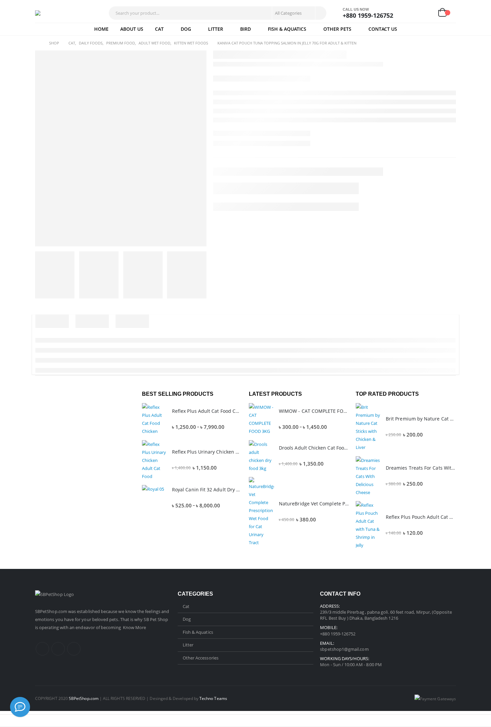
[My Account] (411, 13)
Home (101, 29)
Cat (159, 29)
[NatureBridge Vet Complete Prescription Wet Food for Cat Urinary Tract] (261, 512)
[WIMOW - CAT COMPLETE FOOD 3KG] (261, 419)
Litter (215, 29)
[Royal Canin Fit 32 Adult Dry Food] (154, 497)
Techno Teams (213, 698)
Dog (186, 29)
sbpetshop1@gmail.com (344, 649)
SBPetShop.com (51, 611)
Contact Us (382, 29)
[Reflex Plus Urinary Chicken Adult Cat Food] (154, 460)
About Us (131, 29)
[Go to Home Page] (37, 43)
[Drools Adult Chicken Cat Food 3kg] (261, 456)
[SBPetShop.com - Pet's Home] (55, 13)
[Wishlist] (427, 13)
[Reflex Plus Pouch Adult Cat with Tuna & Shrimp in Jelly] (368, 525)
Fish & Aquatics (287, 29)
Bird (245, 29)
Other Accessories (200, 658)
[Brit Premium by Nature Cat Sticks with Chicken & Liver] (368, 427)
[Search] (320, 13)
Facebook (42, 648)
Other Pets (337, 29)
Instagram (58, 648)
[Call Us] (20, 707)
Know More (134, 627)
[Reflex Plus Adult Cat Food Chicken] (154, 419)
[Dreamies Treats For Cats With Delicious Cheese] (368, 476)
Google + (73, 648)
